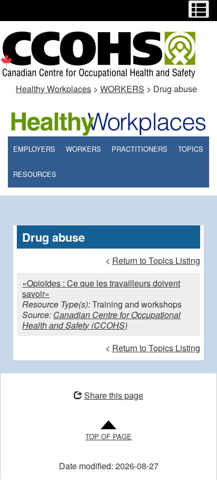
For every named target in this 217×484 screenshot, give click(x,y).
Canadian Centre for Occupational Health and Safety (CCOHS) (101, 320)
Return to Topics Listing (156, 260)
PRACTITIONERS (139, 149)
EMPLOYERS (34, 149)
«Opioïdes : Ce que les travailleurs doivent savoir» (101, 288)
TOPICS (190, 149)
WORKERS (122, 89)
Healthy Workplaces (53, 89)
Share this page (113, 395)
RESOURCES (34, 174)
